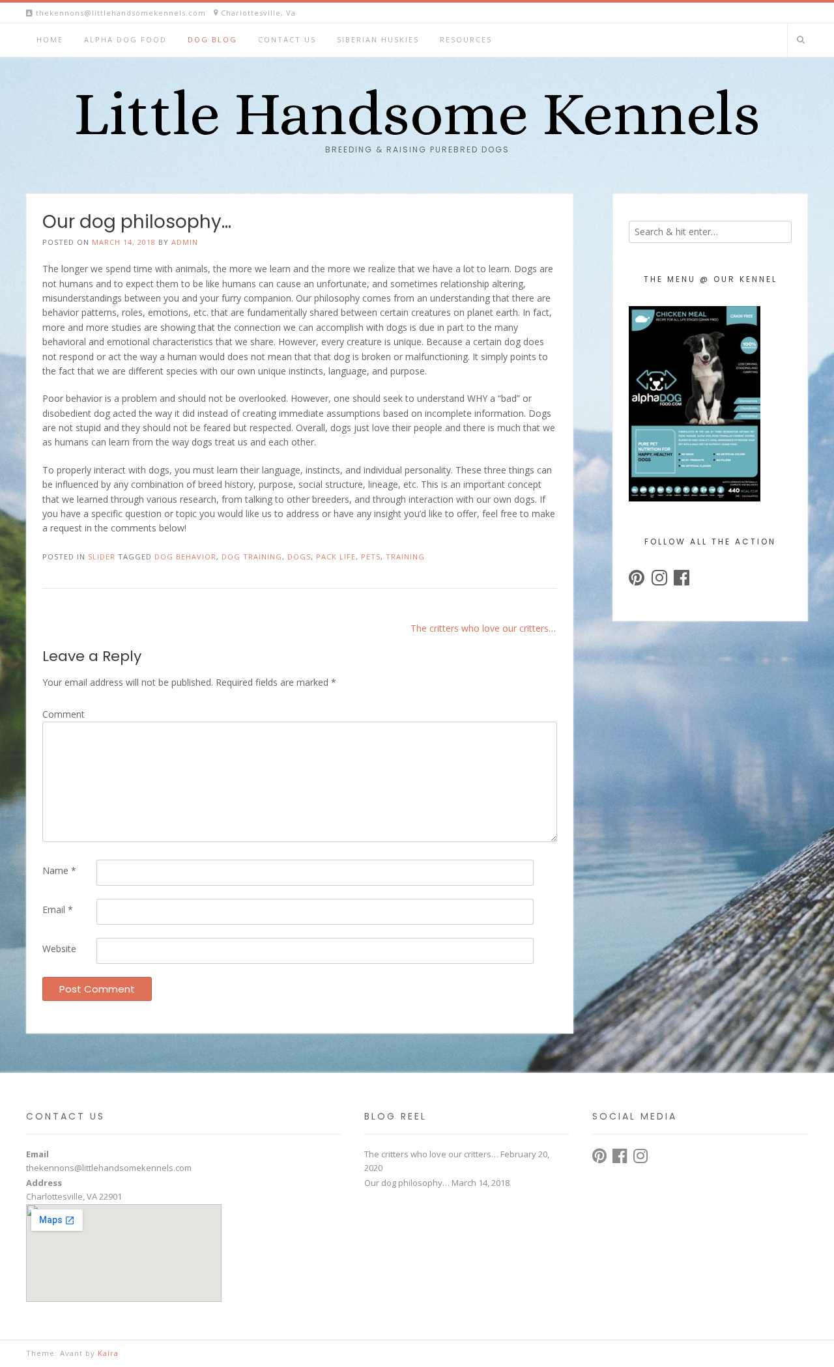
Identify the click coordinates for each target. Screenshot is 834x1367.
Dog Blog (212, 39)
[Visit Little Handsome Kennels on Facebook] (681, 580)
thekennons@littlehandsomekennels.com (109, 1168)
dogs (299, 556)
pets (371, 556)
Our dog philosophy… (407, 1183)
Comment (63, 714)
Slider (101, 556)
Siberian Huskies (378, 39)
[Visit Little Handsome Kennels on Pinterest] (636, 580)
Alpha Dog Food (125, 39)
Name (59, 870)
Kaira (108, 1353)
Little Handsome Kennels (417, 114)
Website (59, 948)
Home (49, 39)
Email (57, 909)
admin (184, 242)
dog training (252, 556)
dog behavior (185, 556)
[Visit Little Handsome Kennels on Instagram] (659, 580)
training (405, 556)
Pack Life (336, 556)
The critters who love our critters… (483, 628)
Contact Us (287, 39)
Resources (466, 39)
